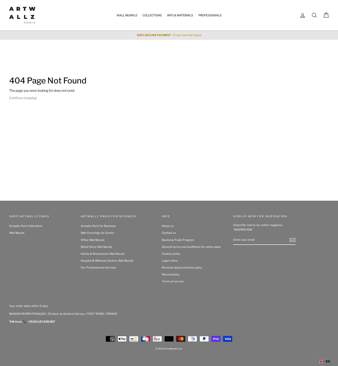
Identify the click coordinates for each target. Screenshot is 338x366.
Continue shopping (23, 98)
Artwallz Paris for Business (98, 226)
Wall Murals (16, 232)
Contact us (169, 232)
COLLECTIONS (152, 15)
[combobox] (324, 361)
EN (328, 361)
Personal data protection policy (182, 267)
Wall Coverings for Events (97, 232)
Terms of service (173, 281)
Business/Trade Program (178, 240)
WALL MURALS (127, 15)
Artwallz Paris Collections (25, 226)
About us (168, 226)
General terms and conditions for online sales (191, 247)
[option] (169, 35)
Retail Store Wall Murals (96, 247)
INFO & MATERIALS (180, 15)
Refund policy (170, 274)
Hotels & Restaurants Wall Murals (103, 253)
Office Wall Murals (92, 240)
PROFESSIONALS (210, 15)
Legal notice (170, 260)
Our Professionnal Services (98, 267)
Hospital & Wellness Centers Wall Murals (107, 260)
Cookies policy (171, 253)
